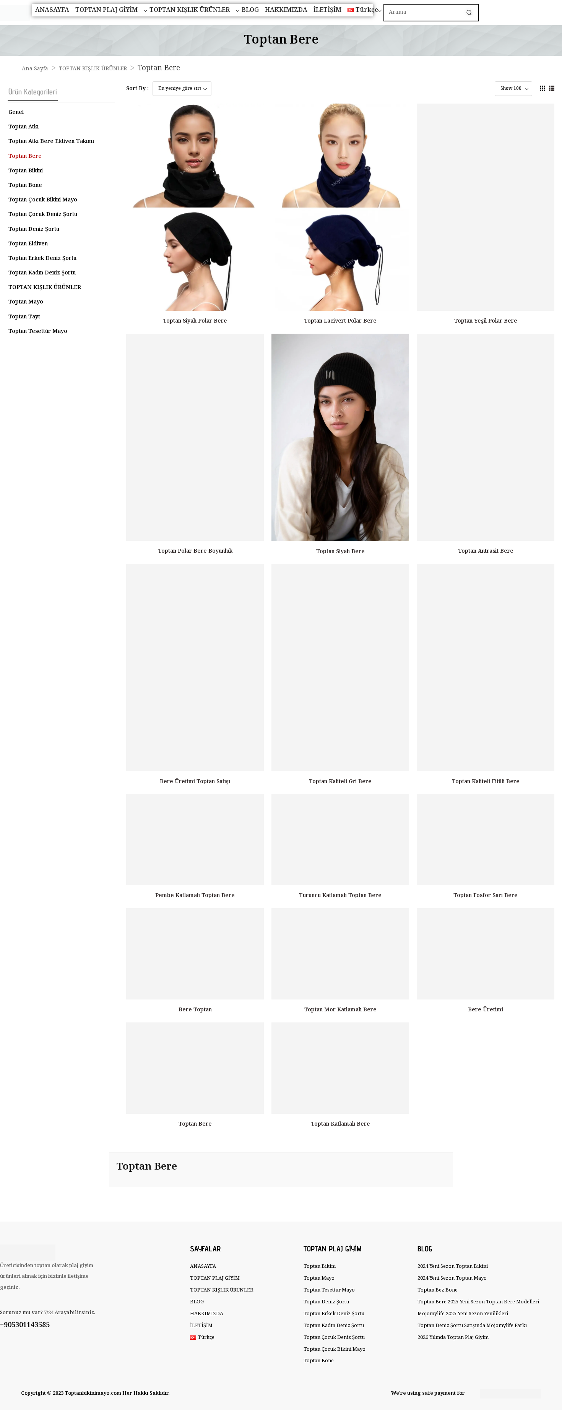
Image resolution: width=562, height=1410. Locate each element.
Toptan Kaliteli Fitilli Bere (486, 781)
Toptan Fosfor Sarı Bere (485, 895)
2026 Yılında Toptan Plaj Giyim (453, 1337)
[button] (542, 88)
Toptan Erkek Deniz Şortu (42, 258)
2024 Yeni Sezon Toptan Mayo (452, 1278)
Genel (16, 112)
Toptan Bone (25, 185)
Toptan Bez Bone (437, 1290)
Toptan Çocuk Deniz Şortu (42, 214)
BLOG (250, 10)
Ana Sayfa (35, 69)
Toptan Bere (25, 156)
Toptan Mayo (25, 302)
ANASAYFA (52, 10)
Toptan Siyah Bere (340, 551)
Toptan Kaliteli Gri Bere (340, 781)
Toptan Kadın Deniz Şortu (42, 272)
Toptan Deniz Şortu (33, 229)
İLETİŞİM (327, 10)
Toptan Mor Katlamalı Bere (340, 1010)
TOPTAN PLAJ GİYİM (106, 10)
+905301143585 (25, 1325)
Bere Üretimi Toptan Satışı (195, 781)
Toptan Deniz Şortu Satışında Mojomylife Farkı (470, 1325)
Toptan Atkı (23, 126)
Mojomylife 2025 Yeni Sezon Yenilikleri (462, 1314)
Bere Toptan (195, 1010)
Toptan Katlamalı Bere (340, 1124)
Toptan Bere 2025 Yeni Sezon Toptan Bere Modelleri (470, 1302)
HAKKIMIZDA (286, 10)
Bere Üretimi (485, 1010)
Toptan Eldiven (28, 243)
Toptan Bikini (25, 170)
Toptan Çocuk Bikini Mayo (42, 199)
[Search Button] (469, 13)
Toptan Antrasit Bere (485, 551)
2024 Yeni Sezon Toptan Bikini (452, 1266)
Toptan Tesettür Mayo (37, 331)
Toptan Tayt (24, 316)
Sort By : (137, 88)
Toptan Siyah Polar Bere (195, 321)
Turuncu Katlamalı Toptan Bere (340, 895)
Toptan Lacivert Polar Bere (340, 321)
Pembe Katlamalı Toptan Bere (195, 895)
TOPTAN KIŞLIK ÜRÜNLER (189, 10)
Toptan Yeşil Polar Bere (485, 321)
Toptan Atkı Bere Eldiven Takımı (51, 141)
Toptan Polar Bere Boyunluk (195, 551)
